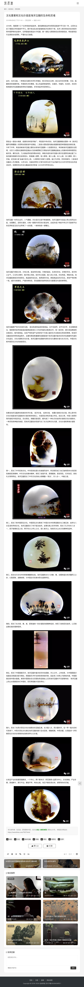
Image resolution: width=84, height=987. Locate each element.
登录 (9, 968)
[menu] (78, 3)
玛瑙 (47, 278)
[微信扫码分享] (20, 854)
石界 (14, 29)
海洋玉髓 (14, 81)
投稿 (42, 980)
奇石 (45, 839)
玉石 (50, 81)
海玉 (24, 165)
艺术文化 (11, 878)
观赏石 (46, 162)
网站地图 (49, 980)
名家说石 (47, 878)
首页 (5, 9)
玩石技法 (11, 902)
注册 (36, 980)
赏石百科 (28, 20)
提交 (73, 968)
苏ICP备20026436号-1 (53, 983)
